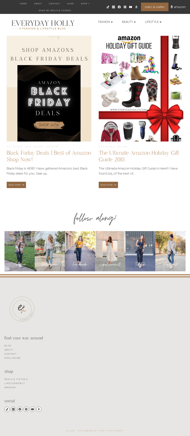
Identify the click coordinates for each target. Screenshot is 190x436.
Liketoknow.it (14, 383)
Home (23, 3)
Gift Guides (14, 146)
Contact (54, 3)
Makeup (39, 146)
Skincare (52, 146)
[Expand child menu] (85, 3)
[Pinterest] (125, 7)
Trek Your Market (111, 431)
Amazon (10, 387)
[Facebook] (119, 7)
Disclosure (12, 358)
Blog (70, 3)
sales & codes (155, 7)
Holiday (122, 146)
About (38, 3)
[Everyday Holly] (43, 25)
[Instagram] (114, 7)
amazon (179, 7)
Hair (28, 146)
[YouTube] (131, 7)
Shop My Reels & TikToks (55, 10)
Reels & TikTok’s (16, 379)
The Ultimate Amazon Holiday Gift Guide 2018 (139, 156)
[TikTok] (108, 7)
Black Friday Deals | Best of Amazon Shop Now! (49, 156)
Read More (17, 185)
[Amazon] (136, 7)
